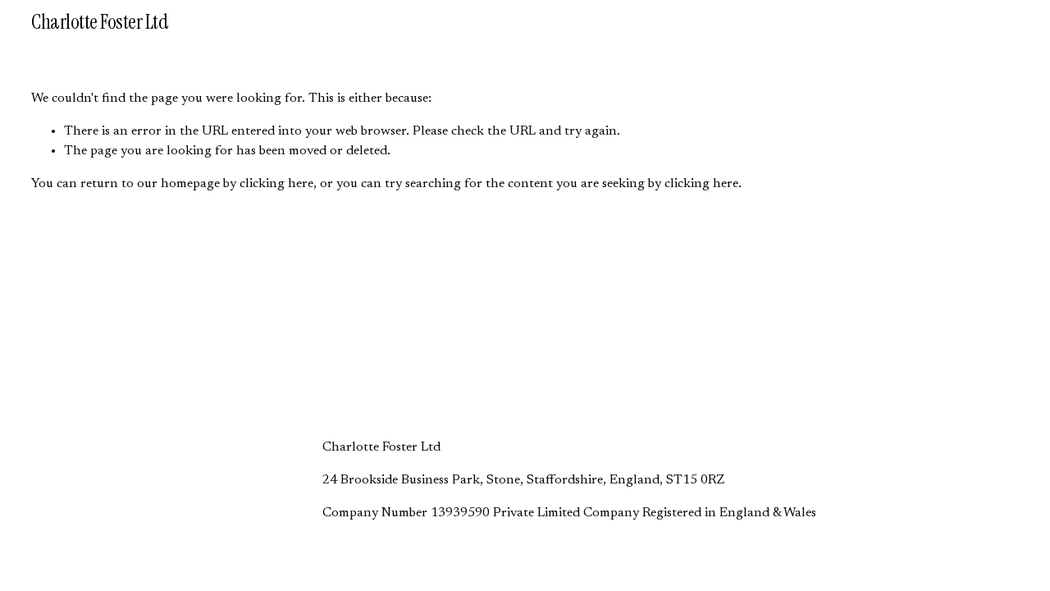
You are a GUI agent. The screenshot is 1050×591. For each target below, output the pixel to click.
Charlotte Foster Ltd (99, 21)
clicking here (276, 183)
